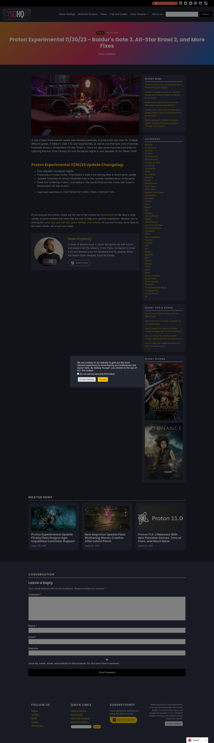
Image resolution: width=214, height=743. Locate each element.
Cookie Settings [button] (87, 379)
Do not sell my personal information (97, 374)
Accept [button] (103, 379)
